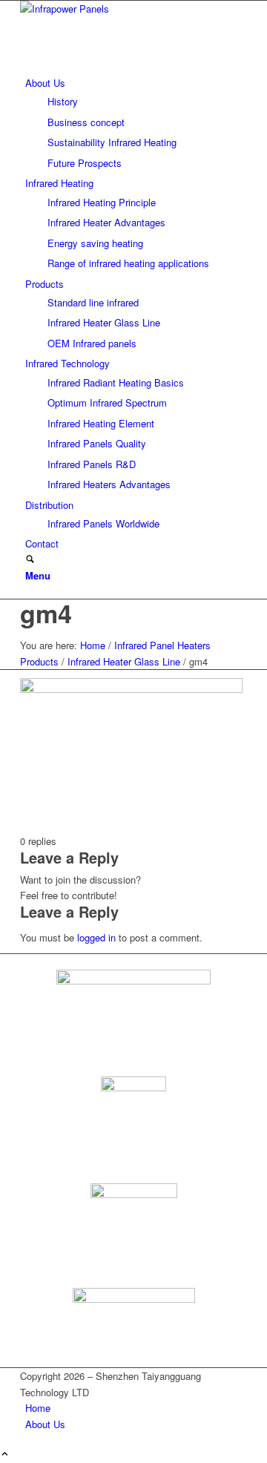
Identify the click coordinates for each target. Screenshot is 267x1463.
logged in (96, 937)
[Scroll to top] (5, 1454)
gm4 (46, 613)
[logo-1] (131, 8)
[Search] (30, 560)
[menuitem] (136, 123)
